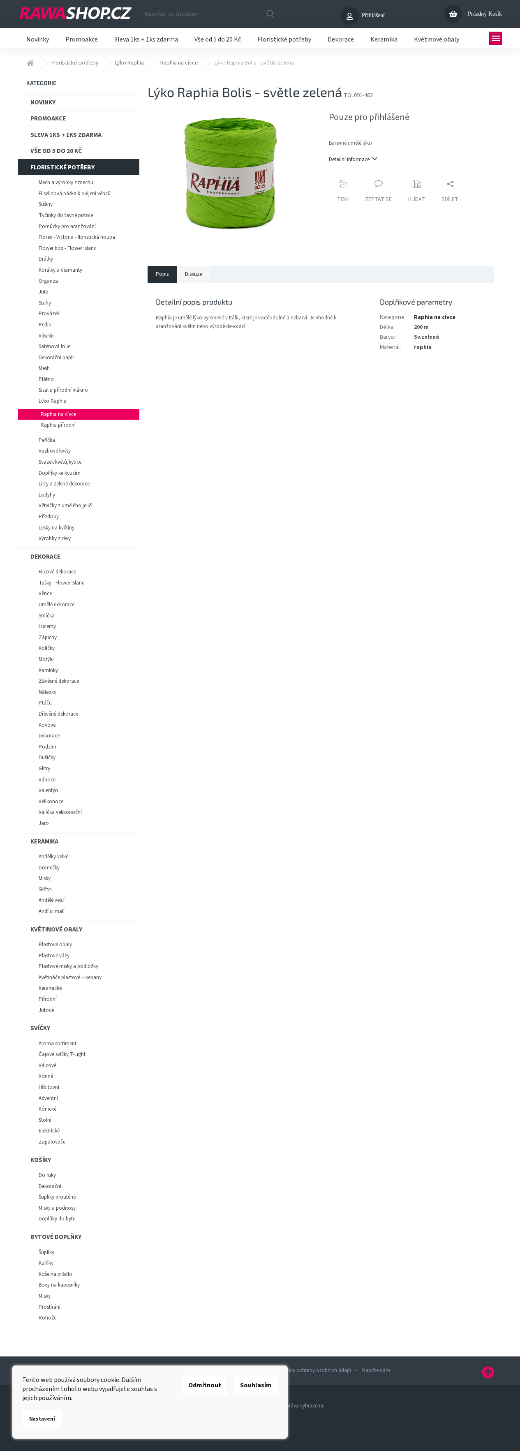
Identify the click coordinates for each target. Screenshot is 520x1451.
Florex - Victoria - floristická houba (77, 237)
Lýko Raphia (53, 401)
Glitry (44, 768)
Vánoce (47, 779)
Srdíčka (47, 615)
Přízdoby (49, 516)
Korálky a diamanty (60, 270)
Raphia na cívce (58, 414)
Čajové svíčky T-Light (62, 1054)
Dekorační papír (56, 357)
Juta (44, 292)
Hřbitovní (49, 1087)
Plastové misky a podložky (68, 966)
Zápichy (48, 637)
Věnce (45, 593)
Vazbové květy (55, 451)
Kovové (47, 725)
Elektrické (49, 1130)
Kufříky (46, 1263)
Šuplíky (46, 1252)
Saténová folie (54, 346)
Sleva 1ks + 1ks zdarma (66, 134)
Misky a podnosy (57, 1208)
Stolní (45, 1120)
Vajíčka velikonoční (60, 812)
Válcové (47, 1065)
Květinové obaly (56, 929)
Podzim (47, 747)
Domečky (49, 867)
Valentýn (48, 790)
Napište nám (376, 1370)
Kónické (47, 1109)
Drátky (46, 259)
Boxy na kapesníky (59, 1285)
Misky (45, 878)
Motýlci (47, 659)
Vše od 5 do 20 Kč (56, 150)
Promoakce (48, 118)
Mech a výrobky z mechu (66, 182)
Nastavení (42, 1419)
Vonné (46, 1076)
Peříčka (47, 440)
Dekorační (50, 1186)
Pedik (45, 324)
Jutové (46, 1010)
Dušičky (47, 757)
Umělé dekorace (56, 604)
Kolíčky (47, 648)
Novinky (42, 102)
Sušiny (46, 204)
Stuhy (45, 303)
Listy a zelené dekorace (64, 484)
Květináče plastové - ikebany (70, 977)
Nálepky (47, 692)
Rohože (47, 1318)
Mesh (44, 368)
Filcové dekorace (57, 571)
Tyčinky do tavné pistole (66, 215)
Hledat (270, 14)
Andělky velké (53, 856)
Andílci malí (52, 911)
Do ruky (47, 1175)
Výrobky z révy (55, 538)
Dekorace (45, 556)
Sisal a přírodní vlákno (63, 390)
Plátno (46, 379)
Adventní (48, 1098)
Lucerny (47, 626)
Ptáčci (46, 703)
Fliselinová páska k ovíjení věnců (75, 193)
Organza (48, 281)
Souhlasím (256, 1385)
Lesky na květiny (56, 527)
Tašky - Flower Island (62, 583)
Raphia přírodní (58, 425)
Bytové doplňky (55, 1236)
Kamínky (48, 670)
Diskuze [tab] (193, 274)
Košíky (40, 1159)
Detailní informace (349, 159)
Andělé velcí (52, 900)
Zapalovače (52, 1142)
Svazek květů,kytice (60, 462)
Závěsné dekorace (59, 681)
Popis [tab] (162, 274)
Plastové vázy (54, 955)
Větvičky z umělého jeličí (65, 505)
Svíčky (40, 1028)
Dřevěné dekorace (58, 714)
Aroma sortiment (57, 1043)
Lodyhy (47, 495)
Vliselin (46, 336)
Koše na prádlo (55, 1274)
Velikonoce (51, 801)
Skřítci (45, 889)
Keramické (50, 988)
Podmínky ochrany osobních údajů (311, 1370)
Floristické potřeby (62, 167)
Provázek (49, 313)
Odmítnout (204, 1385)
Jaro (44, 823)
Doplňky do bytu (57, 1218)
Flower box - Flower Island (68, 248)
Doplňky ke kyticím (60, 473)
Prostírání (49, 1307)
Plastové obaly (55, 944)
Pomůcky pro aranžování (67, 226)
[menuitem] (37, 38)
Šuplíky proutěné (57, 1197)
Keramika (44, 841)
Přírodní (48, 999)
